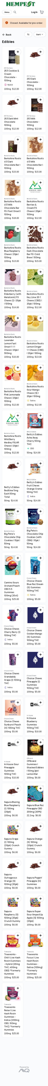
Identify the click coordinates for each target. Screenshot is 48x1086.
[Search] (15, 12)
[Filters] (28, 34)
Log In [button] (34, 12)
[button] (41, 12)
